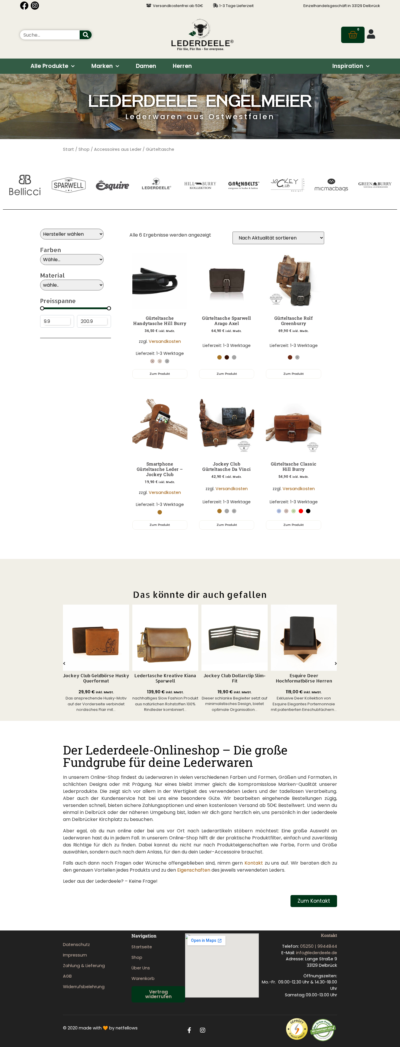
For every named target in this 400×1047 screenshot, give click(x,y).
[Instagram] (35, 5)
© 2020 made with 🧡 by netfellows (100, 1028)
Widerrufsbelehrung (84, 987)
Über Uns (140, 968)
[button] (64, 663)
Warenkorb (143, 978)
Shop (84, 149)
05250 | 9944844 (318, 946)
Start (68, 149)
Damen (146, 66)
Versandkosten (165, 341)
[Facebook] (24, 5)
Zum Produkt (160, 374)
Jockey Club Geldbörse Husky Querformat (96, 678)
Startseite (141, 947)
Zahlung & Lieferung (84, 966)
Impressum (75, 955)
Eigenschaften (193, 870)
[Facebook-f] (189, 1030)
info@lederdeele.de (316, 953)
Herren (182, 66)
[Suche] (86, 34)
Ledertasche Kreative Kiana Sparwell (165, 678)
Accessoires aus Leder (117, 149)
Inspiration (347, 66)
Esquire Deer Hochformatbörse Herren (304, 678)
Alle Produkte (49, 66)
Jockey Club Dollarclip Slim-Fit (235, 678)
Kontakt (254, 863)
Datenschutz (76, 944)
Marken (102, 66)
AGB (67, 976)
